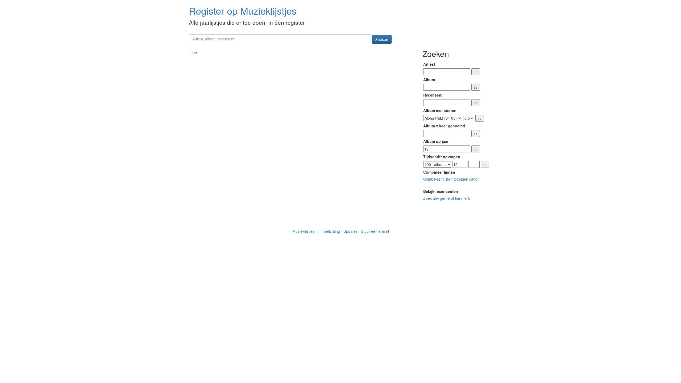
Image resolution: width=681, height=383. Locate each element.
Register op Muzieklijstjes (243, 10)
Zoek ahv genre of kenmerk (446, 198)
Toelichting (331, 231)
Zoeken (381, 39)
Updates (350, 231)
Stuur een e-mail (375, 231)
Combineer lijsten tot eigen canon (451, 179)
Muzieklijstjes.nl (305, 231)
